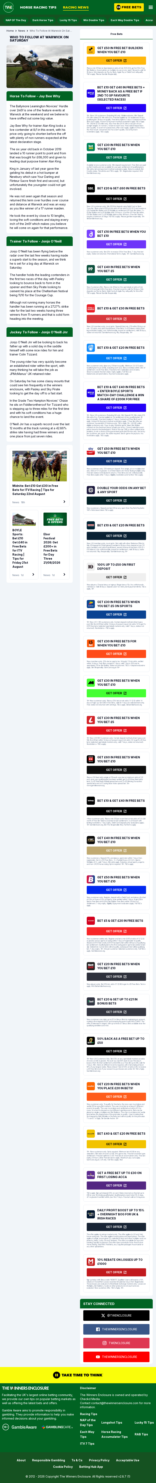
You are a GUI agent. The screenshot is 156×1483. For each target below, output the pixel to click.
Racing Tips (88, 1414)
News (21, 30)
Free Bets (116, 33)
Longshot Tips (111, 1422)
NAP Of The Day (16, 20)
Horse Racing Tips (38, 7)
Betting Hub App (91, 1466)
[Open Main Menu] (151, 7)
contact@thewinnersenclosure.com (114, 1403)
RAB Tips (141, 1434)
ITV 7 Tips (87, 1443)
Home (10, 30)
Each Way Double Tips (125, 20)
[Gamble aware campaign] (24, 1427)
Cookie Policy (63, 1466)
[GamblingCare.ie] (57, 1427)
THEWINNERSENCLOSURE (119, 1329)
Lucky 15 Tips (68, 20)
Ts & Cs (77, 1460)
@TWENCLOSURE (119, 1315)
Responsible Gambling (48, 1460)
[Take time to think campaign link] (78, 1375)
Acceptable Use (127, 1460)
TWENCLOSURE (119, 1343)
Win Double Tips (93, 20)
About (21, 1460)
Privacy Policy (99, 1460)
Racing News (76, 7)
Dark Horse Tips (42, 20)
